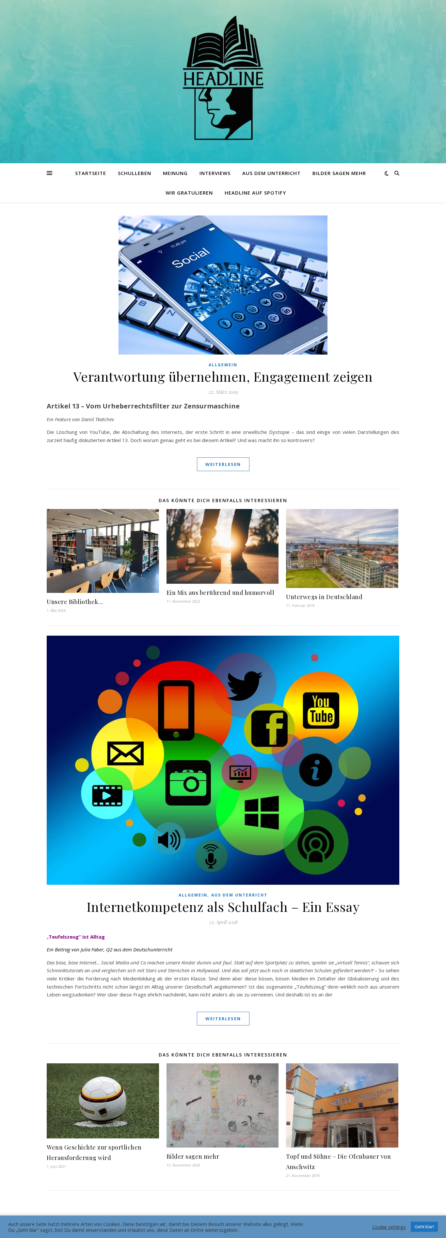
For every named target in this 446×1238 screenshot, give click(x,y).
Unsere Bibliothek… (75, 602)
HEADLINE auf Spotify (255, 192)
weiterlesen (223, 464)
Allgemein (223, 365)
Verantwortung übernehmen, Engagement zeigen (223, 376)
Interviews (215, 173)
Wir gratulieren (189, 192)
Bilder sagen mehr (339, 173)
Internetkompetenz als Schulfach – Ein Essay (223, 906)
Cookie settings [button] (389, 1227)
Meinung (175, 173)
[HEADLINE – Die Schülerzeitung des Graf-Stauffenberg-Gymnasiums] (223, 77)
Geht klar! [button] (424, 1227)
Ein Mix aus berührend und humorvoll (221, 592)
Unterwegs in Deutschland (324, 597)
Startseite (90, 173)
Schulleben (134, 173)
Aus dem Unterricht (271, 173)
